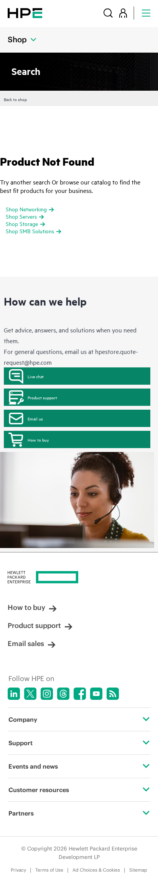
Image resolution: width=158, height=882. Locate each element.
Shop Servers (21, 216)
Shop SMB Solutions (30, 230)
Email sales (26, 643)
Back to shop (15, 99)
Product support (42, 397)
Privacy (18, 870)
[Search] (108, 13)
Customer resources (38, 790)
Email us (35, 418)
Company (22, 719)
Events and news (33, 766)
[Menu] (146, 13)
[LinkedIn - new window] (14, 694)
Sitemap (138, 870)
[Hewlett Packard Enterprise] (25, 13)
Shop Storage (22, 223)
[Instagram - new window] (47, 694)
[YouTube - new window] (96, 694)
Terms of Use (49, 870)
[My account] (123, 13)
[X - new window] (30, 694)
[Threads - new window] (63, 694)
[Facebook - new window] (80, 694)
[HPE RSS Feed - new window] (113, 694)
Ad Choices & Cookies (96, 870)
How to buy (38, 440)
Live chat (36, 376)
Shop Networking (26, 209)
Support (20, 743)
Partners (21, 813)
